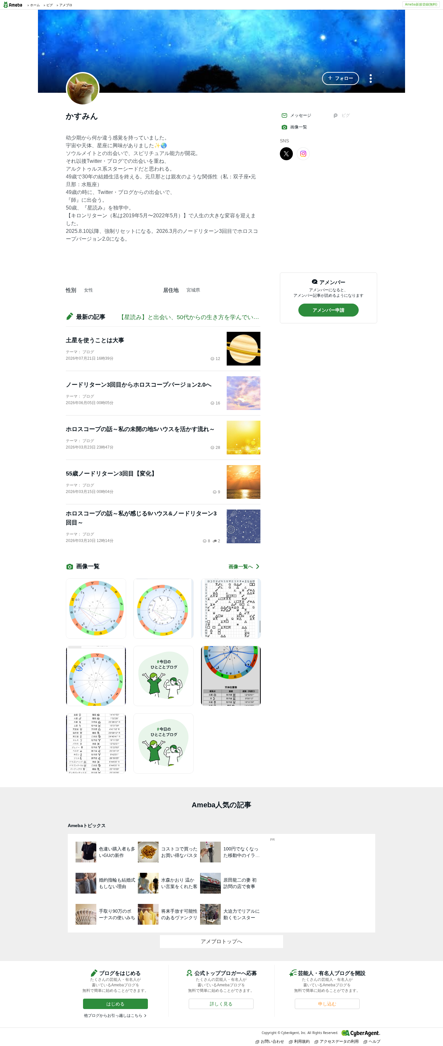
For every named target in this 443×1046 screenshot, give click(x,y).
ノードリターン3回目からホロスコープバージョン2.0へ (138, 384)
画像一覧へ (241, 566)
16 (218, 403)
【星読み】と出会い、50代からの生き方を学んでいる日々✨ (198, 317)
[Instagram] (303, 153)
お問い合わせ (272, 1041)
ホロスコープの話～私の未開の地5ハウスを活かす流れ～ (140, 429)
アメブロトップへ (221, 941)
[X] (286, 153)
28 (218, 447)
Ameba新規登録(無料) (421, 4)
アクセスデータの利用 (339, 1041)
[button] (340, 78)
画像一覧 (298, 127)
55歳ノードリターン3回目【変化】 (111, 473)
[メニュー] (370, 79)
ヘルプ (374, 1041)
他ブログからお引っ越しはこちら (113, 1015)
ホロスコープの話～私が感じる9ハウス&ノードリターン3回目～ (141, 518)
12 (218, 358)
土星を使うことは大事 (95, 340)
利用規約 (302, 1041)
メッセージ (300, 115)
